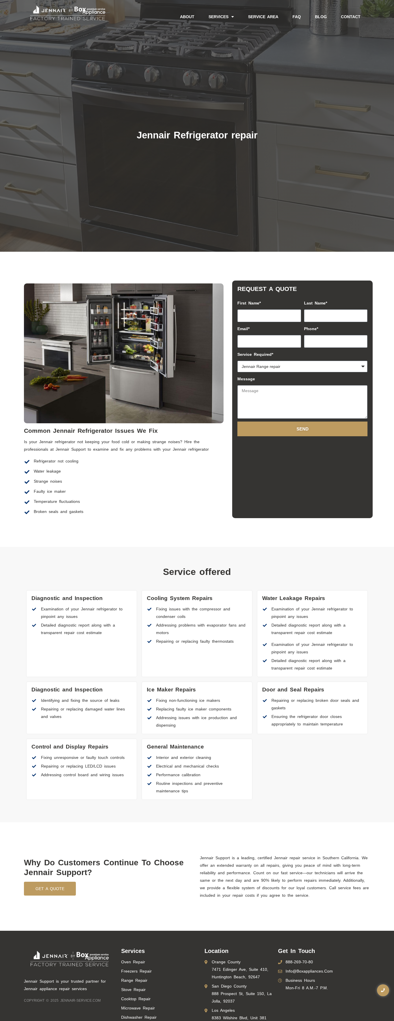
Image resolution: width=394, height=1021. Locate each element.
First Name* (249, 303)
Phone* (311, 328)
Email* (243, 328)
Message (246, 379)
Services (218, 16)
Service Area (263, 16)
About (187, 16)
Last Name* (315, 303)
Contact (351, 16)
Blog (321, 16)
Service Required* (255, 354)
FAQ (296, 16)
